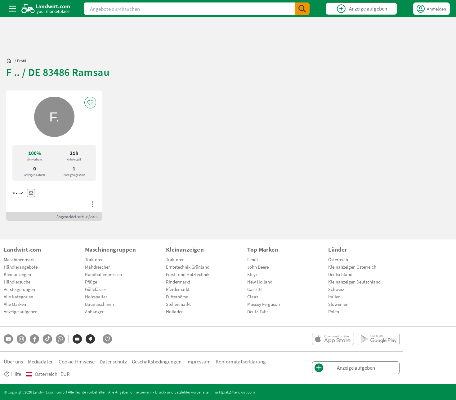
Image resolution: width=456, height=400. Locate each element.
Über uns (13, 361)
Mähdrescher (97, 267)
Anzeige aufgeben (21, 311)
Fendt (252, 259)
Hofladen (175, 311)
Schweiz (336, 289)
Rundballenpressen (103, 274)
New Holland (259, 282)
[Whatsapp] (60, 339)
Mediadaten (41, 361)
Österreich (338, 259)
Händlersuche (17, 282)
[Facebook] (34, 339)
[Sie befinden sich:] (10, 61)
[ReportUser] (92, 204)
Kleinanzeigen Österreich (352, 267)
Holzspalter (96, 296)
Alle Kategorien (18, 296)
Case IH (254, 289)
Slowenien (338, 304)
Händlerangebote (21, 267)
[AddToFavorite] (90, 102)
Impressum (198, 361)
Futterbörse (177, 296)
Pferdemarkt (178, 289)
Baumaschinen (99, 304)
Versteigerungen (19, 289)
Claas (252, 296)
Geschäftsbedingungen (156, 361)
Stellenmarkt (178, 304)
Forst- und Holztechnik (187, 274)
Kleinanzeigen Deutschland (354, 282)
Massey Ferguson (263, 304)
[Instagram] (21, 339)
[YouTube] (8, 339)
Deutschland (340, 274)
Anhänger (94, 311)
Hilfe (16, 373)
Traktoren (94, 259)
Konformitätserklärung (241, 361)
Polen (333, 311)
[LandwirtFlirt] (107, 339)
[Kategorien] (77, 339)
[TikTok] (47, 339)
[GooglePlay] (379, 339)
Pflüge (91, 282)
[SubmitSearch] (302, 8)
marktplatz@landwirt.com (233, 392)
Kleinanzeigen (17, 274)
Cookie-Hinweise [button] (77, 361)
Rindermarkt (178, 282)
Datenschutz (113, 361)
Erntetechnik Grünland (187, 267)
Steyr (252, 274)
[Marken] (90, 339)
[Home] (45, 9)
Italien (334, 296)
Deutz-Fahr (257, 311)
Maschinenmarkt (20, 259)
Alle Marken (15, 304)
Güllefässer (95, 289)
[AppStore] (333, 339)
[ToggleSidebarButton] (12, 9)
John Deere (258, 267)
